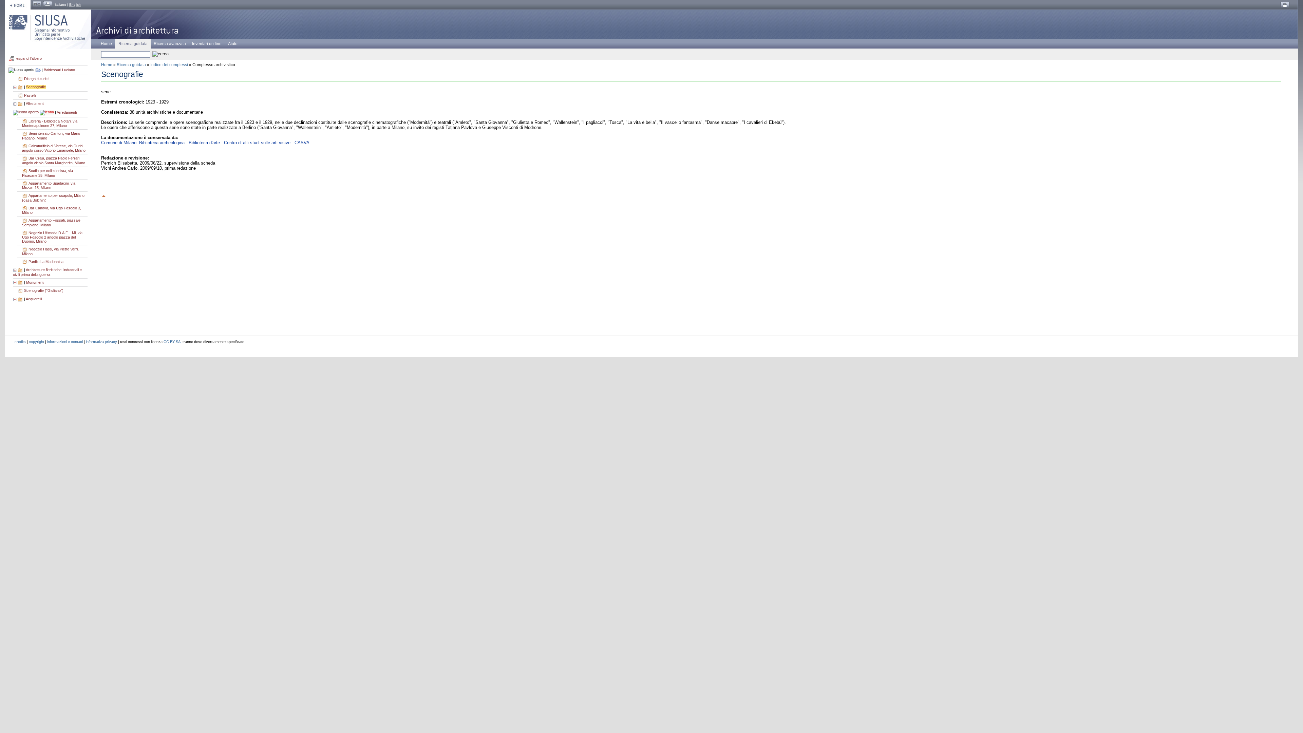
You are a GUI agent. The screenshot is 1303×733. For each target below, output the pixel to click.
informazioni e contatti (65, 342)
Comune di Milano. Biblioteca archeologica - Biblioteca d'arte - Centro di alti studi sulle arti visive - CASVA (205, 142)
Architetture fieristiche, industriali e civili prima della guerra (47, 272)
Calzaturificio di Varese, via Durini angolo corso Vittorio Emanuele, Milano (54, 148)
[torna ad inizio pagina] (104, 195)
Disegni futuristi (36, 79)
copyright (36, 342)
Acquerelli (34, 299)
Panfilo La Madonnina (46, 262)
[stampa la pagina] (47, 4)
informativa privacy (101, 342)
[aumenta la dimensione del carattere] (36, 4)
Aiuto (233, 44)
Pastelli (30, 95)
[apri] (15, 87)
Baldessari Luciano (59, 70)
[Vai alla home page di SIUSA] (18, 4)
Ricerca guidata (131, 65)
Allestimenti (35, 103)
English (75, 4)
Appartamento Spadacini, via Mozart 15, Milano (48, 185)
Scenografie (36, 87)
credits (20, 342)
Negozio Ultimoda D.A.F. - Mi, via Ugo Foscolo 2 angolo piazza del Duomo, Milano (52, 237)
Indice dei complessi (169, 65)
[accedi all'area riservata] (1284, 5)
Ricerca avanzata (170, 44)
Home (106, 44)
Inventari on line (207, 44)
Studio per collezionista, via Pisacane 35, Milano (47, 173)
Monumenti (35, 282)
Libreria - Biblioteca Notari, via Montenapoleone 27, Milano (49, 123)
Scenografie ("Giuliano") (43, 290)
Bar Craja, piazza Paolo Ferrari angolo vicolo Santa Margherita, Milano (53, 160)
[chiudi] (26, 112)
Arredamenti (67, 112)
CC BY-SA (172, 342)
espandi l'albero (29, 59)
